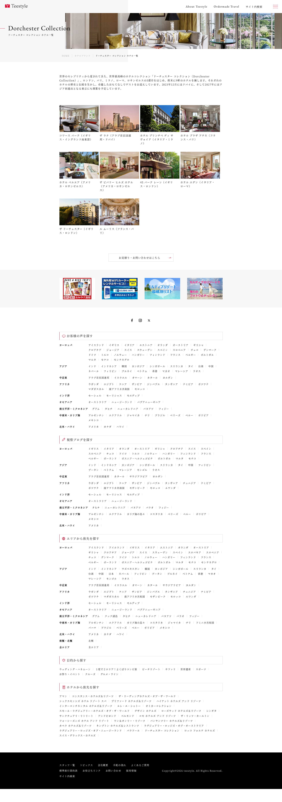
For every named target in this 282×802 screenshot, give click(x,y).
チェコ (195, 349)
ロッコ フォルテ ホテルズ (199, 730)
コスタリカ (156, 514)
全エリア (93, 647)
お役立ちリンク (92, 770)
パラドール (133, 730)
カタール (152, 377)
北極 (91, 640)
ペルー (189, 415)
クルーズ (90, 674)
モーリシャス (114, 395)
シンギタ (211, 710)
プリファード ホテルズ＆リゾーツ (131, 701)
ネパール (93, 371)
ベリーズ (175, 415)
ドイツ (92, 354)
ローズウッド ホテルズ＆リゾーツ (181, 710)
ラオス (197, 371)
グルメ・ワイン (110, 674)
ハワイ (120, 426)
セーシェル (95, 395)
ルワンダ (170, 488)
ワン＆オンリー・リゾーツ (129, 720)
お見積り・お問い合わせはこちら (139, 257)
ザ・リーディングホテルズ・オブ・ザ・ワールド (147, 696)
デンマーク (210, 349)
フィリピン (110, 371)
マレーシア (181, 371)
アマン (63, 696)
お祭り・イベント (69, 674)
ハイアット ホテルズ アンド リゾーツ (179, 701)
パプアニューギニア (149, 402)
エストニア (146, 345)
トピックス (86, 765)
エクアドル (115, 415)
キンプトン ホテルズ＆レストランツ (117, 725)
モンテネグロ (122, 359)
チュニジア (189, 483)
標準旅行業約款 (68, 770)
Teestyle (16, 6)
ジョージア (112, 349)
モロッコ (140, 389)
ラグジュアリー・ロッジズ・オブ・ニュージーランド (90, 730)
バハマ (92, 627)
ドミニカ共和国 (205, 622)
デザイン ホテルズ (146, 710)
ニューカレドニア (128, 408)
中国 (211, 366)
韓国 (124, 366)
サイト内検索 (67, 776)
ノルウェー (120, 354)
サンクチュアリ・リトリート (76, 715)
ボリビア (203, 415)
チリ (147, 415)
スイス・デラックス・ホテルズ (77, 735)
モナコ (105, 359)
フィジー (164, 408)
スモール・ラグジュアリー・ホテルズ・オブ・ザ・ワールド (94, 710)
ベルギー (191, 354)
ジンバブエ (153, 384)
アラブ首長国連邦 (98, 377)
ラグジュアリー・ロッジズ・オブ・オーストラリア (174, 725)
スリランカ (176, 366)
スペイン (162, 349)
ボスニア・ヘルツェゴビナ (137, 458)
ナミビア (188, 384)
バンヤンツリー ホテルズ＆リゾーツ (171, 720)
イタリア (129, 345)
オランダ (162, 345)
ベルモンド (127, 715)
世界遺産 (185, 669)
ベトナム (142, 371)
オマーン (137, 377)
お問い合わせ (113, 770)
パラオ (150, 507)
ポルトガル (207, 354)
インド (92, 366)
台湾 (201, 366)
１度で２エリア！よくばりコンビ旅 (116, 669)
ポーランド (110, 458)
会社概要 (103, 765)
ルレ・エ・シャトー (129, 705)
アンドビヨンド (107, 715)
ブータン (93, 469)
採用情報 (131, 770)
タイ (190, 366)
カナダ (108, 426)
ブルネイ (127, 371)
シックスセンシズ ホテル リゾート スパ (83, 701)
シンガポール (157, 366)
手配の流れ (119, 765)
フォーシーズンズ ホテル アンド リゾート (84, 720)
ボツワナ (203, 384)
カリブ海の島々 (136, 514)
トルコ (105, 354)
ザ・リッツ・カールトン (195, 715)
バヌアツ (148, 408)
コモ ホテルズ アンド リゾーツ (157, 715)
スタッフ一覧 (67, 765)
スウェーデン (145, 349)
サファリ (170, 669)
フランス (175, 354)
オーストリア (180, 345)
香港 (154, 371)
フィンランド (157, 354)
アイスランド (96, 345)
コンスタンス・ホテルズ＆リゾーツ (93, 696)
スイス (128, 349)
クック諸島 (111, 616)
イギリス (114, 345)
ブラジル (160, 415)
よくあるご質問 (140, 765)
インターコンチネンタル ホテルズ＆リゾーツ (85, 705)
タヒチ (109, 408)
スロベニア (179, 349)
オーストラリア (97, 402)
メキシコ (93, 420)
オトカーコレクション (159, 705)
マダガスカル (96, 389)
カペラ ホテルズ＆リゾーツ (75, 725)
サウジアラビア (139, 476)
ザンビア (137, 384)
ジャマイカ (133, 415)
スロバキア (194, 552)
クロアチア (95, 349)
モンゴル (142, 469)
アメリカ (93, 426)
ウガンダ (93, 384)
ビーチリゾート (151, 669)
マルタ (92, 359)
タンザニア (171, 384)
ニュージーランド (122, 402)
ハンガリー (138, 354)
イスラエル (120, 377)
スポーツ (201, 669)
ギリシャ (198, 345)
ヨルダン (168, 377)
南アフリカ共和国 (119, 389)
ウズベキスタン (131, 568)
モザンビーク (137, 488)
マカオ (166, 371)
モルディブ (133, 395)
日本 (111, 573)
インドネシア (109, 366)
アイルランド (117, 547)
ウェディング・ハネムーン (75, 669)
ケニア (123, 384)
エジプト (109, 384)
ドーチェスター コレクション (162, 730)
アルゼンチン (96, 415)
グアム (96, 408)
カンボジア (138, 366)
